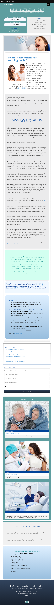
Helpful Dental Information (17, 573)
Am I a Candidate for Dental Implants (15, 349)
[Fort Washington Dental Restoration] (27, 43)
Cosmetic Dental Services (26, 553)
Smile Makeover (14, 562)
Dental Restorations (18, 333)
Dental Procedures (15, 570)
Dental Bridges (9, 351)
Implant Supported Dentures (17, 559)
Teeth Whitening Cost (15, 564)
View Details (40, 326)
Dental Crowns (9, 353)
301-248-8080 (40, 284)
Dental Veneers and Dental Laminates (15, 356)
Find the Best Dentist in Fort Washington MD (20, 568)
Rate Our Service (15, 24)
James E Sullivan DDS (10, 4)
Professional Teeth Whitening (17, 560)
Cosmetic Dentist (14, 554)
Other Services (14, 567)
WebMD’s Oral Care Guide (21, 306)
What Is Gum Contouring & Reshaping (19, 565)
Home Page (37, 304)
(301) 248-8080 (15, 19)
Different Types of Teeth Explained (12, 433)
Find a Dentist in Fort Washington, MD (15, 361)
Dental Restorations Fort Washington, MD (22, 59)
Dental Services (14, 571)
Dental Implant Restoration (12, 354)
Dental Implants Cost (15, 556)
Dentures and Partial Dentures (17, 557)
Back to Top (27, 595)
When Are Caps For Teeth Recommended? (14, 514)
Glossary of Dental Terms (33, 302)
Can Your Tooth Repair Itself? (11, 474)
